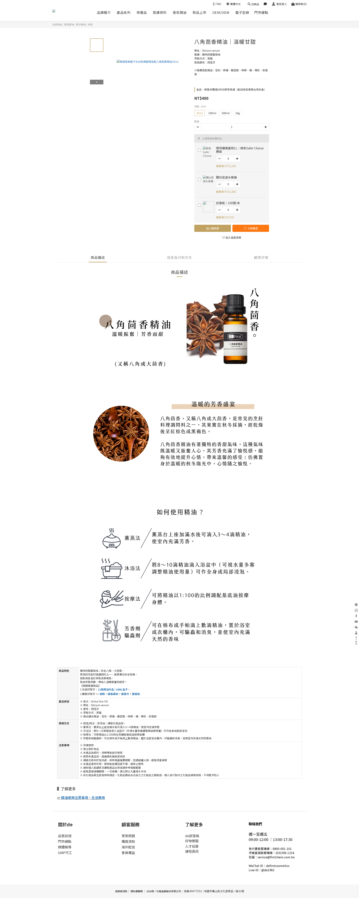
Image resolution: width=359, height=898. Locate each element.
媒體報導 (64, 846)
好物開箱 (192, 840)
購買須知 (128, 841)
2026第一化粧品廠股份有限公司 (163, 891)
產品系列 (124, 12)
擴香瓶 (136, 694)
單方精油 (81, 24)
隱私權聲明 (137, 891)
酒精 (102, 694)
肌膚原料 (160, 12)
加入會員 (356, 640)
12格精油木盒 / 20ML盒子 (113, 689)
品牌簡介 (104, 12)
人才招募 (192, 846)
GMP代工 (65, 852)
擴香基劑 (113, 694)
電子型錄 (242, 12)
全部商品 (57, 24)
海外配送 (128, 846)
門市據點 (261, 12)
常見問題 (128, 835)
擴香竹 (125, 694)
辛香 (90, 24)
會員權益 (128, 852)
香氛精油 (180, 12)
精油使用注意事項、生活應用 (83, 797)
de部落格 (192, 835)
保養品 (141, 12)
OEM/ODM (220, 12)
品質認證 (64, 835)
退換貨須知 (121, 891)
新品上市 (199, 12)
